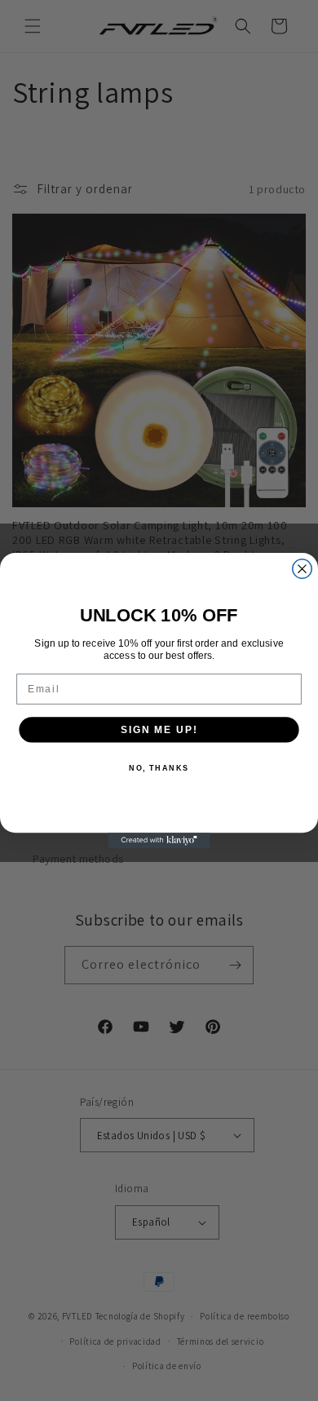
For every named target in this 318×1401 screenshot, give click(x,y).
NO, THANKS (159, 767)
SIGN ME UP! (159, 729)
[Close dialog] (302, 568)
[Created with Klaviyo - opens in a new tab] (159, 840)
